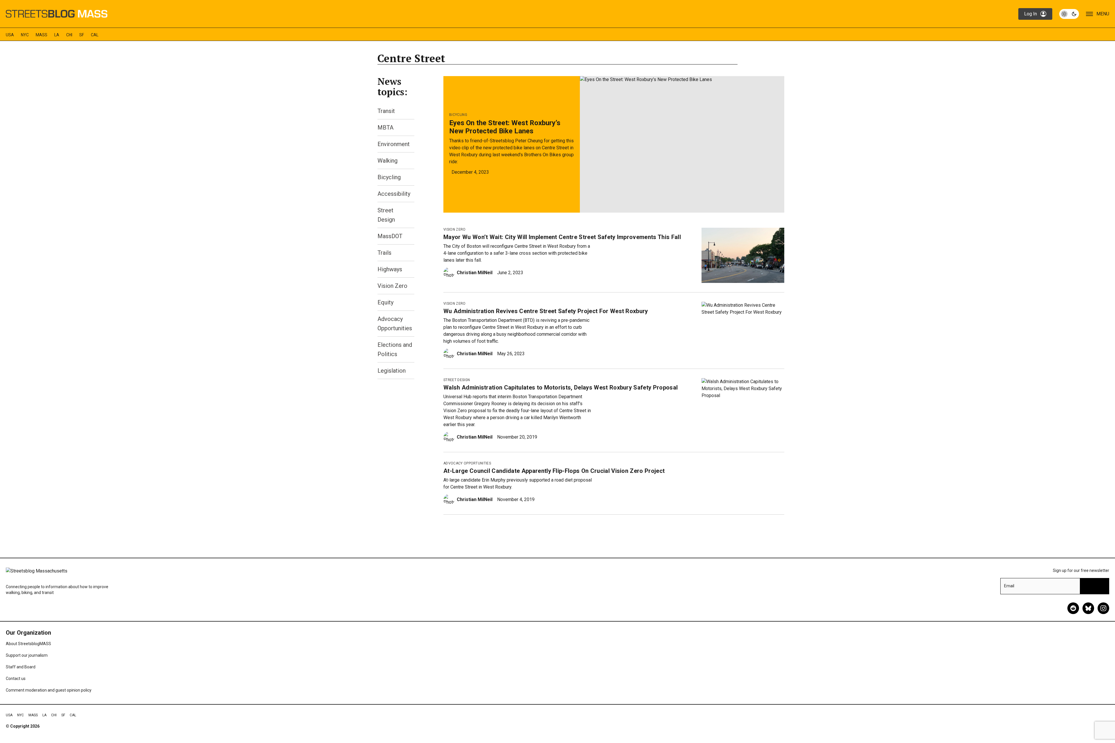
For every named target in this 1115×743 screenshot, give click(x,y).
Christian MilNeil (474, 272)
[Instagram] (1103, 608)
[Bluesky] (1088, 608)
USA (10, 35)
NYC (25, 35)
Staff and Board (20, 667)
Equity (385, 302)
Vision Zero (392, 285)
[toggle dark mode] (1069, 14)
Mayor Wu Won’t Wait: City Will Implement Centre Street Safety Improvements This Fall (562, 237)
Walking (387, 160)
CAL (94, 35)
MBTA (385, 127)
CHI (69, 35)
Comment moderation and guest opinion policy (48, 690)
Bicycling (389, 177)
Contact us (16, 678)
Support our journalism (27, 655)
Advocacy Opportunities (467, 463)
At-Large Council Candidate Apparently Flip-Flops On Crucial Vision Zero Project (554, 470)
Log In (1030, 14)
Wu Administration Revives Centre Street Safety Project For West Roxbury (545, 311)
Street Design (456, 380)
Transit (386, 110)
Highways (389, 269)
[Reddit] (1073, 608)
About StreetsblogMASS (28, 643)
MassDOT (389, 236)
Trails (384, 252)
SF (81, 35)
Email (1009, 586)
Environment (393, 144)
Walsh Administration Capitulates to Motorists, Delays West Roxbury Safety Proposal (560, 387)
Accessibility (393, 193)
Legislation (391, 370)
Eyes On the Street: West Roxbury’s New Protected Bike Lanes (504, 127)
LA (56, 35)
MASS (41, 35)
